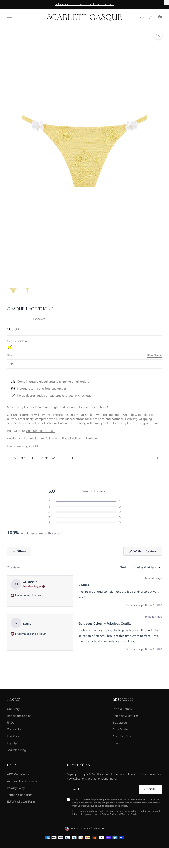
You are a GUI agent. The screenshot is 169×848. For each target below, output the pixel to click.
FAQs (10, 722)
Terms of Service (129, 814)
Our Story (13, 709)
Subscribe (150, 789)
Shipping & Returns (125, 715)
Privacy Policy (16, 788)
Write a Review (147, 552)
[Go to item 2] (27, 290)
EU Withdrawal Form (21, 801)
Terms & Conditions (19, 794)
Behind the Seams (19, 715)
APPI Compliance (18, 774)
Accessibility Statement (22, 781)
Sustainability (122, 736)
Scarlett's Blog (16, 750)
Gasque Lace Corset (40, 431)
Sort (123, 567)
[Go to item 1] (13, 290)
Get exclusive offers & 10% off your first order (84, 4)
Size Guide (154, 355)
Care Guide (120, 729)
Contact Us (14, 729)
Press (116, 743)
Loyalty (12, 743)
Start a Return (122, 709)
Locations (13, 736)
